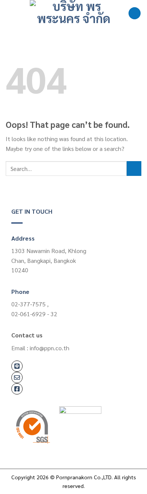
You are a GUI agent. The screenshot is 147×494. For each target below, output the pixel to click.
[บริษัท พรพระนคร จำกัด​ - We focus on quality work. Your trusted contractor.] (73, 13)
